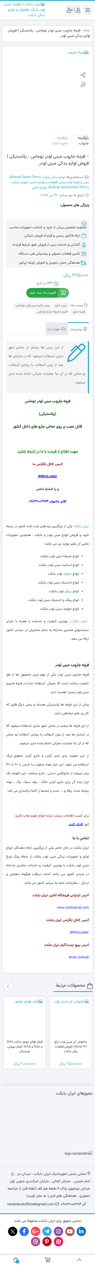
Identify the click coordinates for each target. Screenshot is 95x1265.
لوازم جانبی (39, 187)
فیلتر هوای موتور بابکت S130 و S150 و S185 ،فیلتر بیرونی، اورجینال (25, 1047)
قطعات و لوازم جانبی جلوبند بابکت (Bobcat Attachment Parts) (50, 185)
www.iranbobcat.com (73, 908)
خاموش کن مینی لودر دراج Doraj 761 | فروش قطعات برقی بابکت (70, 1047)
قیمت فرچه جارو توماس (52, 312)
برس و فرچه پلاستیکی (74, 182)
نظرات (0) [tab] (54, 329)
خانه (87, 31)
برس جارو (61, 305)
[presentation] (8, 986)
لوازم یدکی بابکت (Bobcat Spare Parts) (37, 177)
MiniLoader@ (47, 476)
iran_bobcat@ (79, 957)
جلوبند (67, 574)
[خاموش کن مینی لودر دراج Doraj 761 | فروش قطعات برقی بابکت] (70, 1017)
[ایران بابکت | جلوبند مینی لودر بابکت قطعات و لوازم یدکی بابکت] (23, 10)
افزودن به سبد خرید (42, 293)
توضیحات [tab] (76, 329)
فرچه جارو (79, 312)
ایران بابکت (81, 526)
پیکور (68, 591)
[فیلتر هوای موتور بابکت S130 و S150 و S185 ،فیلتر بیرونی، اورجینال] (24, 1017)
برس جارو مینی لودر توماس (32, 305)
